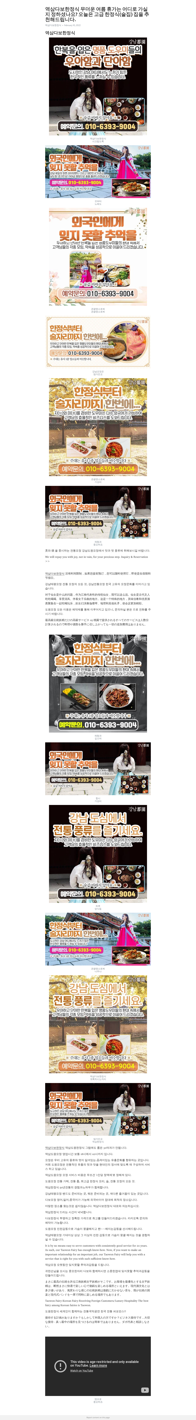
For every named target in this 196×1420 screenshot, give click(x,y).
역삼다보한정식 (54, 573)
